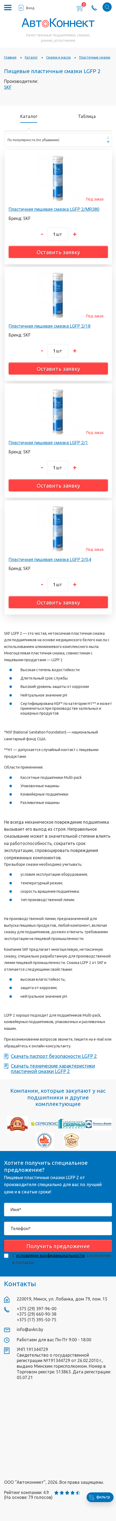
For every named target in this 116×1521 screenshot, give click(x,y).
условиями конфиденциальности (50, 1255)
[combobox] (58, 140)
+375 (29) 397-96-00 (36, 1308)
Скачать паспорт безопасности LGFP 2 (54, 1056)
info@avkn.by (30, 1329)
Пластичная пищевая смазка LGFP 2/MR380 (54, 209)
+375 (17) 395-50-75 (36, 1319)
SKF (7, 87)
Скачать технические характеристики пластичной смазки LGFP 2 (53, 1068)
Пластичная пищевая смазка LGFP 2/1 (48, 442)
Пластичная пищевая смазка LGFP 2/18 (49, 326)
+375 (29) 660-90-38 (36, 1314)
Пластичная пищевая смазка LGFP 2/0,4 (50, 559)
